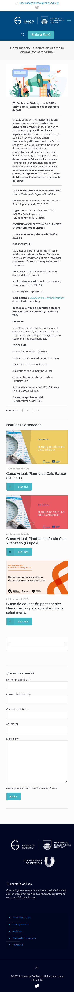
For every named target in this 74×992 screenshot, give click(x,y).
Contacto (18, 944)
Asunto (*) (12, 724)
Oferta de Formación (24, 938)
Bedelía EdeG (40, 34)
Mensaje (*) (12, 738)
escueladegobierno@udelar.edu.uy (39, 3)
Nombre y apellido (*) (18, 679)
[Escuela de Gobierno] (37, 20)
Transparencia (20, 924)
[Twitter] (37, 7)
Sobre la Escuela (22, 917)
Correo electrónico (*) (18, 694)
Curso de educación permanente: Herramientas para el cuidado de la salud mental (34, 608)
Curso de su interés (17, 709)
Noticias (17, 931)
